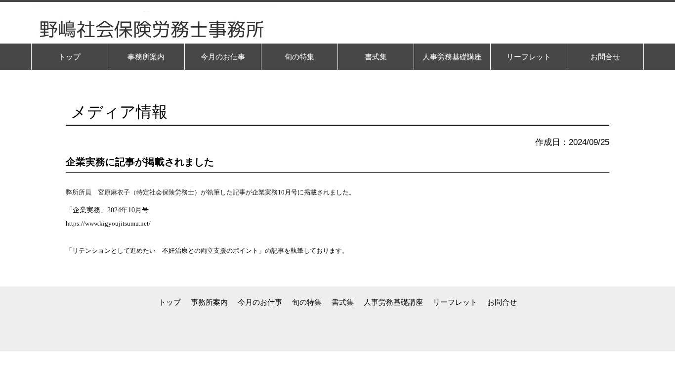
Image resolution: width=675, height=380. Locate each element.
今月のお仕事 (260, 302)
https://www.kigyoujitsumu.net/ (108, 223)
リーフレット (455, 302)
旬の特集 (307, 302)
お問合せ (502, 302)
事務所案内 (209, 302)
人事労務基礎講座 (393, 302)
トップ (170, 302)
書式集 (343, 302)
